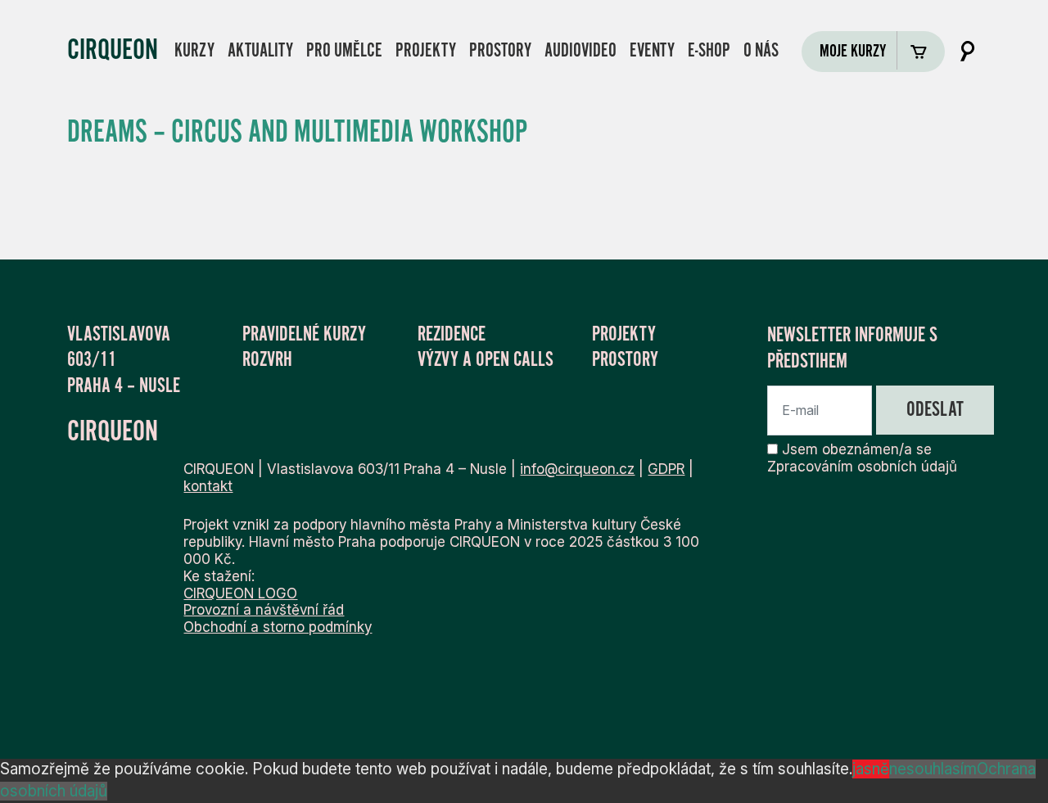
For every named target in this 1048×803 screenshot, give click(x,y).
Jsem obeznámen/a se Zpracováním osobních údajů (862, 457)
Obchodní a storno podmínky (277, 626)
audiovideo (580, 50)
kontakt (208, 485)
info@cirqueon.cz (577, 468)
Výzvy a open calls (485, 359)
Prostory (500, 50)
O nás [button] (761, 50)
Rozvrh (267, 359)
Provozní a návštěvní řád (263, 609)
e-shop (709, 50)
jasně (870, 769)
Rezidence (452, 334)
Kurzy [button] (194, 50)
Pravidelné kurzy (304, 334)
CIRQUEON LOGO (240, 593)
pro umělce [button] (344, 50)
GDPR (666, 468)
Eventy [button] (652, 50)
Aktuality (260, 50)
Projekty (425, 50)
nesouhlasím (933, 769)
